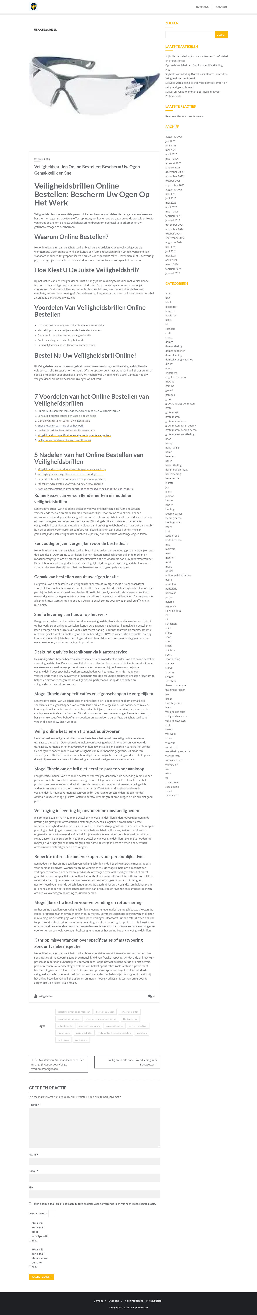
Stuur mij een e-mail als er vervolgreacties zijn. (40, 1231)
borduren (171, 315)
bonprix (169, 311)
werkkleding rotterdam (178, 751)
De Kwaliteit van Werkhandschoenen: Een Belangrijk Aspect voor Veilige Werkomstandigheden (57, 1064)
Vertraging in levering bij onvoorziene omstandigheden (70, 474)
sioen (168, 645)
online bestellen (65, 1025)
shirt (168, 628)
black (168, 302)
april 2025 (171, 207)
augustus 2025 (174, 189)
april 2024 (171, 260)
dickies (169, 364)
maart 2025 (172, 211)
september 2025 (174, 185)
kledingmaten (173, 522)
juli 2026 (170, 141)
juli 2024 (170, 246)
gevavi (169, 390)
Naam (33, 1154)
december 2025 (174, 172)
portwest (170, 593)
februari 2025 (173, 216)
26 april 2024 (42, 159)
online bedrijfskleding (178, 575)
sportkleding (172, 659)
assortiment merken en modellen (74, 1011)
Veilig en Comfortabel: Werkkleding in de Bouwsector (133, 1062)
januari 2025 (172, 220)
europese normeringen (69, 1018)
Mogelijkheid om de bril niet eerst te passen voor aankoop (72, 469)
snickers (170, 650)
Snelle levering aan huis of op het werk (60, 425)
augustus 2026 (174, 136)
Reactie (34, 1104)
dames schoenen (175, 350)
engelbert (171, 372)
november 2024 (174, 229)
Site (31, 1187)
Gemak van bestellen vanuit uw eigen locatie (64, 420)
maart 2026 (172, 158)
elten (168, 368)
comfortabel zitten (129, 1011)
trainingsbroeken (175, 689)
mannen (170, 557)
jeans (168, 491)
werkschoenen (173, 760)
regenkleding (173, 610)
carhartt (170, 328)
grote (168, 408)
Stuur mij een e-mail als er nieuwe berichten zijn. (40, 1258)
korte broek (172, 535)
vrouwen (170, 742)
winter (169, 769)
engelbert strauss (175, 377)
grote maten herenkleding (180, 425)
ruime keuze (64, 1032)
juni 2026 (170, 145)
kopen (169, 527)
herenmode (172, 478)
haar (168, 438)
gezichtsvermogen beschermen (101, 1018)
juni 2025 (170, 198)
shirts (168, 632)
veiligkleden (45, 996)
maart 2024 (172, 264)
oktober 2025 (173, 180)
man (168, 553)
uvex (168, 707)
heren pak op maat (176, 469)
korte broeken (173, 540)
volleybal (170, 733)
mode (168, 566)
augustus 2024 (174, 242)
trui (167, 694)
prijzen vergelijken (138, 1025)
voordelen (142, 1032)
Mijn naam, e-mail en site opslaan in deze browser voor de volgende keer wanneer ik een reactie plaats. (95, 1203)
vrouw (169, 738)
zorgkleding (172, 786)
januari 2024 (172, 273)
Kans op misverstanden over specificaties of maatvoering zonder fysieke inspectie (86, 488)
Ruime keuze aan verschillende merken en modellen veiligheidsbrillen (79, 411)
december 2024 (174, 224)
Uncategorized (173, 703)
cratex (169, 337)
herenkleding (173, 474)
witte (168, 773)
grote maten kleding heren (181, 430)
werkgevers (63, 1039)
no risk (169, 571)
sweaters (170, 681)
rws (167, 615)
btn (167, 324)
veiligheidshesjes (175, 711)
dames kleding (174, 346)
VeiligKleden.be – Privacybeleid (143, 1300)
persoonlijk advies (114, 1025)
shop (168, 637)
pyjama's (170, 606)
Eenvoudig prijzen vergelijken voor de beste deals (67, 415)
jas (167, 487)
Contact (98, 1300)
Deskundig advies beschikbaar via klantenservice (66, 430)
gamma (169, 386)
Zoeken (171, 23)
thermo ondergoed (176, 685)
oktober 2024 (173, 233)
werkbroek (171, 747)
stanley (169, 663)
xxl (167, 777)
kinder (169, 505)
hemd (168, 452)
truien (169, 698)
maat (168, 544)
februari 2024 (173, 268)
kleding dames (174, 513)
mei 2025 (170, 202)
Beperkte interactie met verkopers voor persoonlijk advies (71, 479)
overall (169, 579)
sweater (170, 676)
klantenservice (130, 1018)
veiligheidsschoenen (177, 716)
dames (169, 342)
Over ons (114, 1300)
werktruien (171, 764)
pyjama (169, 601)
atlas (168, 293)
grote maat (171, 412)
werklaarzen (172, 755)
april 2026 (171, 154)
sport (168, 654)
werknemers (81, 1039)
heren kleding (173, 465)
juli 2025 (170, 194)
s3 (166, 619)
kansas (169, 500)
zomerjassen (172, 782)
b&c (167, 297)
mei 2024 (170, 255)
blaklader (170, 306)
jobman (169, 496)
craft (168, 333)
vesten (169, 729)
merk (168, 562)
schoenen (171, 623)
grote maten (172, 416)
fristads (169, 381)
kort (167, 531)
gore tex (170, 394)
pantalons (171, 588)
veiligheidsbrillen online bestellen (114, 1032)
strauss (169, 672)
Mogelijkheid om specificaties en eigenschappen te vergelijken (74, 435)
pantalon (170, 584)
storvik (169, 667)
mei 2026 (170, 149)
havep (169, 443)
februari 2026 (173, 163)
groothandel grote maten (180, 403)
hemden (170, 456)
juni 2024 (170, 251)
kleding (169, 509)
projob (169, 597)
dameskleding (173, 355)
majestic (170, 549)
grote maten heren (176, 421)
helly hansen (172, 447)
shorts (169, 641)
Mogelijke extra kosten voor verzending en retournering (70, 484)
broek (168, 319)
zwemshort (171, 795)
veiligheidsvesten (175, 720)
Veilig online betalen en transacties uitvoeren (64, 440)
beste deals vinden (105, 1011)
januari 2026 (172, 167)
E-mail (33, 1171)
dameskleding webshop (179, 359)
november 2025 (174, 176)
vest (167, 725)
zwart (168, 791)
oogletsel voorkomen (89, 1025)
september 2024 (174, 238)
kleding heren (173, 518)
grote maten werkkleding (180, 434)
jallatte (169, 483)
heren (168, 461)
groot (168, 399)
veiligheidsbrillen (84, 1032)
